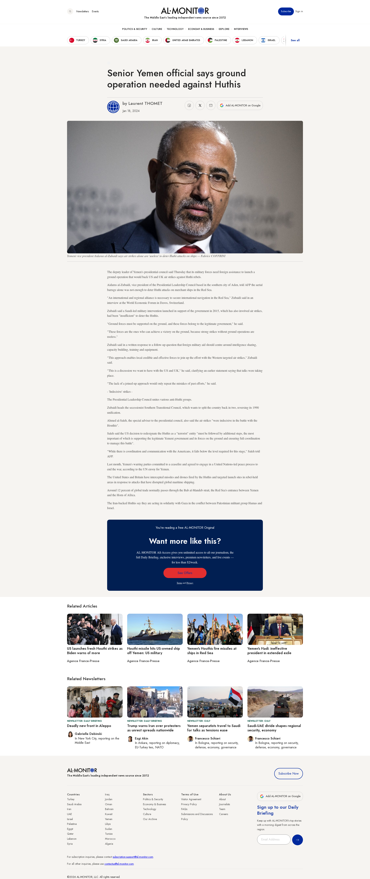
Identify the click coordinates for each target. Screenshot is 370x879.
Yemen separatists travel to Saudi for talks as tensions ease (213, 728)
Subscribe (286, 11)
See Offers (185, 573)
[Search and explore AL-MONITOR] (70, 11)
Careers (223, 814)
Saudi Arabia (74, 804)
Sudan (108, 829)
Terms (179, 582)
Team (222, 809)
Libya (108, 824)
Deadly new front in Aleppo (89, 725)
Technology (175, 29)
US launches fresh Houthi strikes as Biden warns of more (95, 650)
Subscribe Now (288, 773)
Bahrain (109, 809)
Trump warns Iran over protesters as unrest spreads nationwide (154, 728)
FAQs (184, 809)
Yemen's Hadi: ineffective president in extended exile (269, 650)
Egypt (70, 829)
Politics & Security (134, 29)
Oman (108, 804)
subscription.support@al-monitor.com (133, 857)
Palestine (72, 824)
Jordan (108, 799)
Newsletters (82, 11)
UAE (69, 814)
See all (295, 40)
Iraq (107, 794)
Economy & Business (201, 29)
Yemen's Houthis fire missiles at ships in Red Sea (211, 650)
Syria (70, 844)
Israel (70, 819)
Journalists (224, 804)
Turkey (70, 799)
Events (95, 11)
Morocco (110, 839)
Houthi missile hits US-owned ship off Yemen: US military (153, 650)
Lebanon (72, 839)
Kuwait (108, 814)
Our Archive (150, 819)
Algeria (109, 844)
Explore (224, 29)
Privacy (190, 582)
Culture (157, 29)
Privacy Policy (189, 804)
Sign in (299, 11)
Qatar (70, 834)
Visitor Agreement (191, 799)
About (222, 799)
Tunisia (109, 834)
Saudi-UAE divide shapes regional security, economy (274, 728)
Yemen (108, 819)
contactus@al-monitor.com (119, 864)
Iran (69, 809)
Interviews (241, 29)
